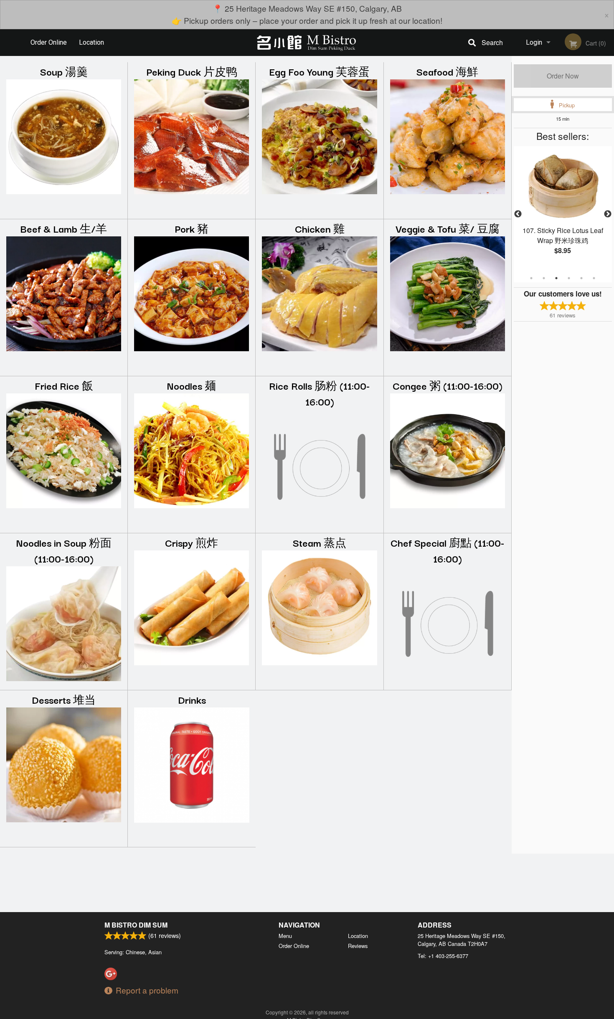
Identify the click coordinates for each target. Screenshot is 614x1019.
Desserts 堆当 (64, 699)
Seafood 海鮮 (447, 71)
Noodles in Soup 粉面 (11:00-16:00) (64, 550)
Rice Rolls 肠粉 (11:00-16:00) (319, 393)
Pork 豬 (191, 228)
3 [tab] (556, 278)
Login (534, 42)
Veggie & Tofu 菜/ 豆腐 (448, 228)
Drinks (192, 699)
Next (608, 214)
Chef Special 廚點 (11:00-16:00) (448, 550)
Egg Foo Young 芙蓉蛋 (319, 71)
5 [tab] (581, 278)
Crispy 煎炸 (191, 542)
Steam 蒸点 (319, 542)
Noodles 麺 (191, 385)
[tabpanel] (563, 209)
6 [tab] (594, 278)
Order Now (563, 76)
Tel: (443, 956)
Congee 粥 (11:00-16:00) (447, 385)
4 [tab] (569, 278)
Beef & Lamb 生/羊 (63, 228)
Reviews (358, 946)
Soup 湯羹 (64, 71)
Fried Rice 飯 (64, 385)
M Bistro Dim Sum (135, 925)
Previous (518, 214)
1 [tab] (531, 278)
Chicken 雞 (320, 228)
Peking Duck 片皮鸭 (191, 71)
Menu (285, 936)
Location (91, 42)
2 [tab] (544, 278)
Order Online (48, 42)
